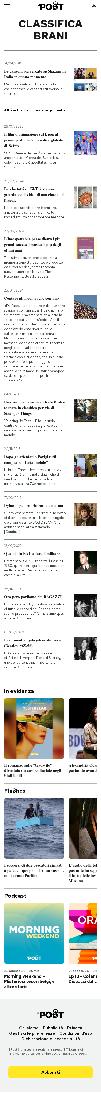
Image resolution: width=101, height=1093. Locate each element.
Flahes (14, 790)
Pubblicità (53, 1028)
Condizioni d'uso (75, 1033)
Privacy (74, 1028)
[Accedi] (94, 6)
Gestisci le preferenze (32, 1033)
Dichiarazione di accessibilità (50, 1038)
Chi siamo (29, 1028)
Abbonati (50, 1072)
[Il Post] (50, 5)
